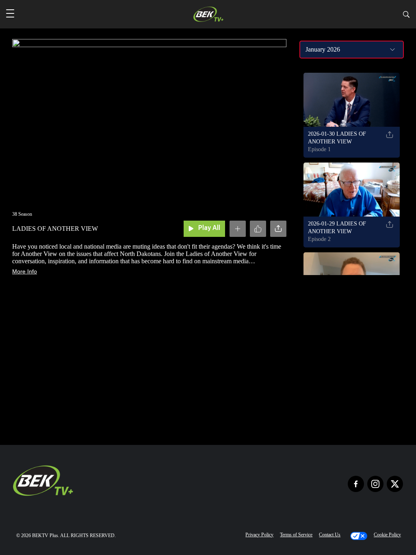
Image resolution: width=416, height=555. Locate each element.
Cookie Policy (387, 535)
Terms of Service (296, 535)
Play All (209, 228)
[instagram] (375, 484)
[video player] (149, 118)
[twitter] (395, 484)
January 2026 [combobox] (323, 49)
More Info (24, 271)
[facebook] (355, 484)
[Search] (406, 16)
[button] (10, 14)
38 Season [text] (22, 214)
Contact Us (329, 535)
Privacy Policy (259, 535)
